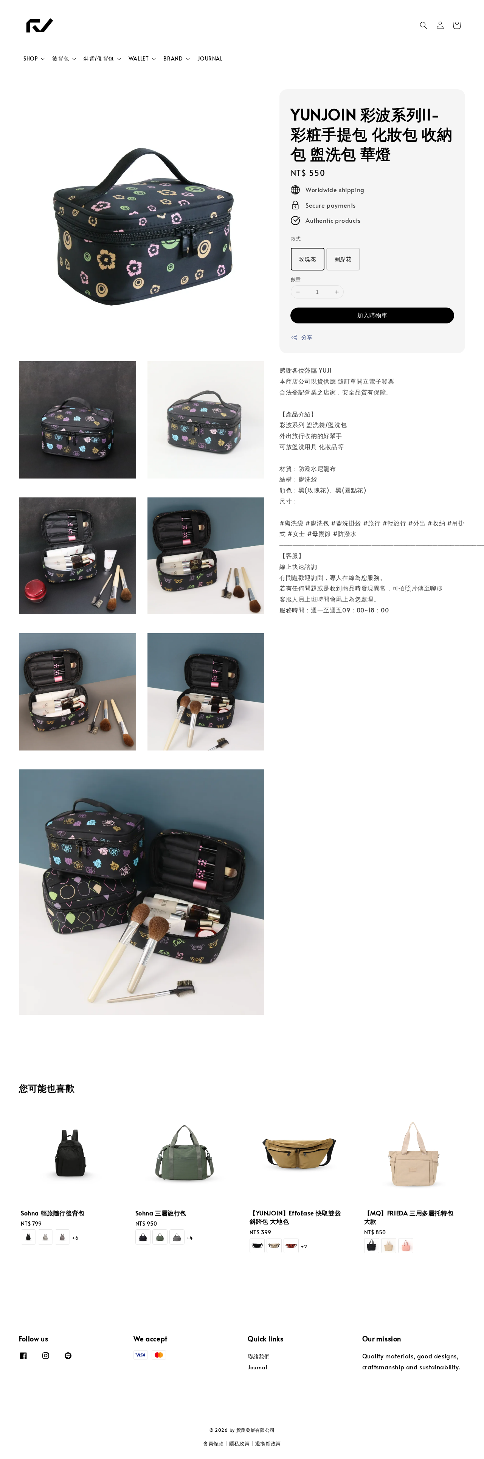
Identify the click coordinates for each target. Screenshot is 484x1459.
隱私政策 (239, 1443)
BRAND (173, 58)
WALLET (139, 58)
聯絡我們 (259, 1356)
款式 (296, 239)
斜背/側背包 (99, 58)
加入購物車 (372, 315)
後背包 (60, 58)
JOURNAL (209, 58)
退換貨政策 (268, 1443)
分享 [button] (306, 337)
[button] (423, 25)
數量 (296, 279)
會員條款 (213, 1443)
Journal (257, 1367)
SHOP (30, 58)
